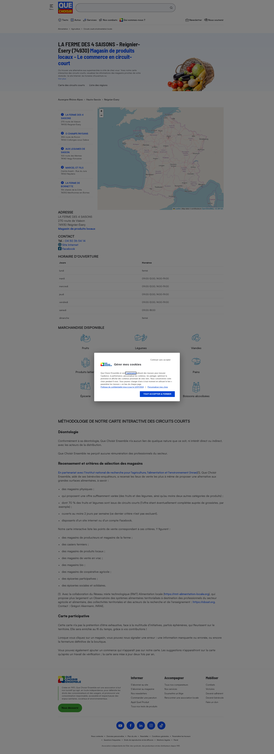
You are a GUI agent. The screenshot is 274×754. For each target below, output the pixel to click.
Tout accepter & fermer (157, 394)
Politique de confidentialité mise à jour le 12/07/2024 (122, 387)
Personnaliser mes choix (158, 387)
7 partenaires (130, 373)
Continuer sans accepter (160, 360)
